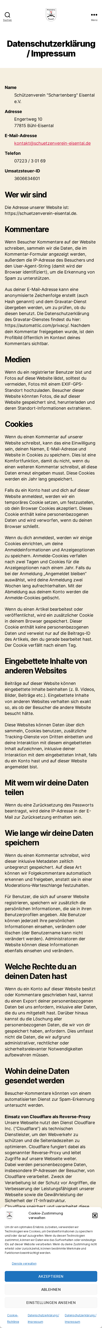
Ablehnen (51, 1289)
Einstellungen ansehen (51, 1302)
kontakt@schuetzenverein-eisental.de (52, 143)
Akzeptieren (51, 1276)
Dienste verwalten (24, 1263)
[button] (95, 1215)
